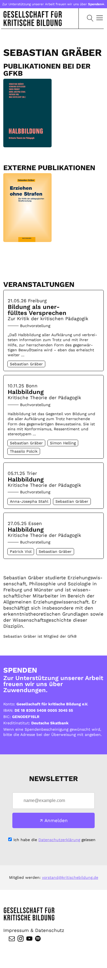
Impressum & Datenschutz (33, 930)
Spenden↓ (96, 4)
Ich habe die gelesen (54, 840)
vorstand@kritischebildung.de (70, 877)
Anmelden (56, 820)
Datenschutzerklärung (59, 840)
